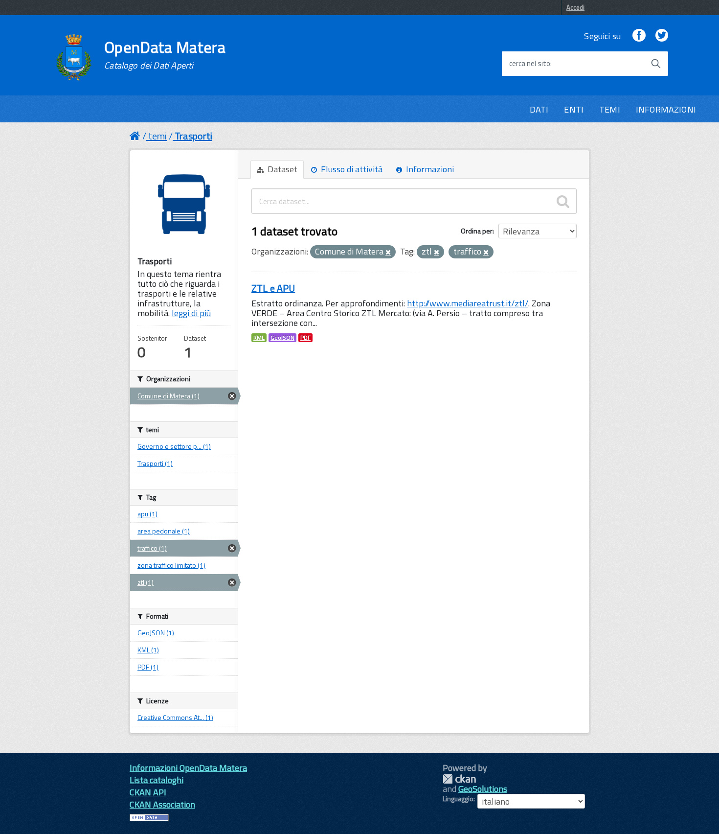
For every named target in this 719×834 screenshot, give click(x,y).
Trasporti (193, 135)
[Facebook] (638, 36)
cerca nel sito (529, 64)
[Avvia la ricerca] (656, 63)
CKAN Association (162, 804)
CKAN (459, 779)
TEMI (609, 109)
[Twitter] (661, 36)
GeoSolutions (482, 788)
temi (157, 135)
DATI (539, 109)
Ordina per (477, 231)
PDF (305, 337)
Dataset (281, 169)
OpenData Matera (164, 54)
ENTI (574, 109)
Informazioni (429, 169)
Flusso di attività (350, 169)
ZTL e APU (273, 288)
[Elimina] (388, 252)
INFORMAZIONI (666, 109)
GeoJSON (282, 337)
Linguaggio (458, 799)
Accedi (575, 7)
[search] (563, 201)
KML (259, 337)
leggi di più (191, 313)
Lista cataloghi (156, 780)
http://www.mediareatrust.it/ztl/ (467, 303)
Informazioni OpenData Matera (188, 767)
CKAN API (148, 792)
